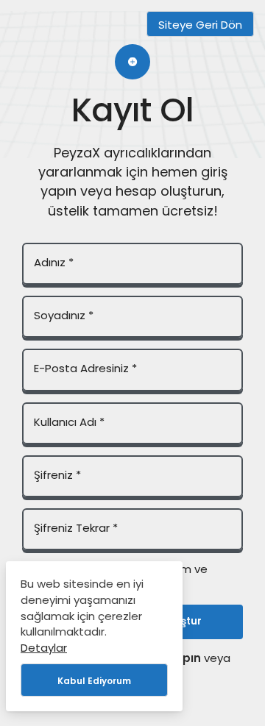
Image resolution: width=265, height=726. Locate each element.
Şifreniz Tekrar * (76, 527)
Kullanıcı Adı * (69, 422)
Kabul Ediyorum (94, 681)
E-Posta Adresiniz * (85, 368)
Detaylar (44, 647)
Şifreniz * (57, 475)
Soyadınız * (63, 315)
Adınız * (54, 262)
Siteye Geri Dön (200, 24)
